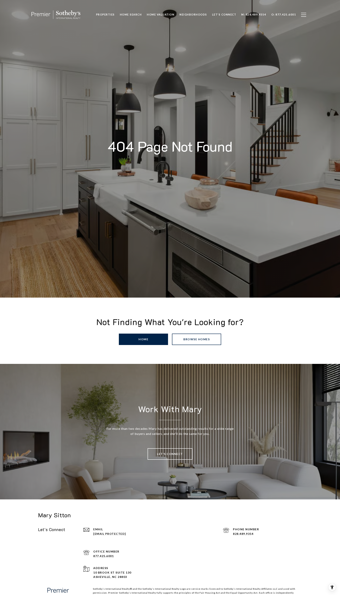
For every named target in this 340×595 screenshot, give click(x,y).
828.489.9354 (243, 533)
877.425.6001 (103, 556)
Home (143, 339)
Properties (105, 14)
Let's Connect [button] (170, 454)
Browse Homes (196, 339)
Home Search (131, 14)
